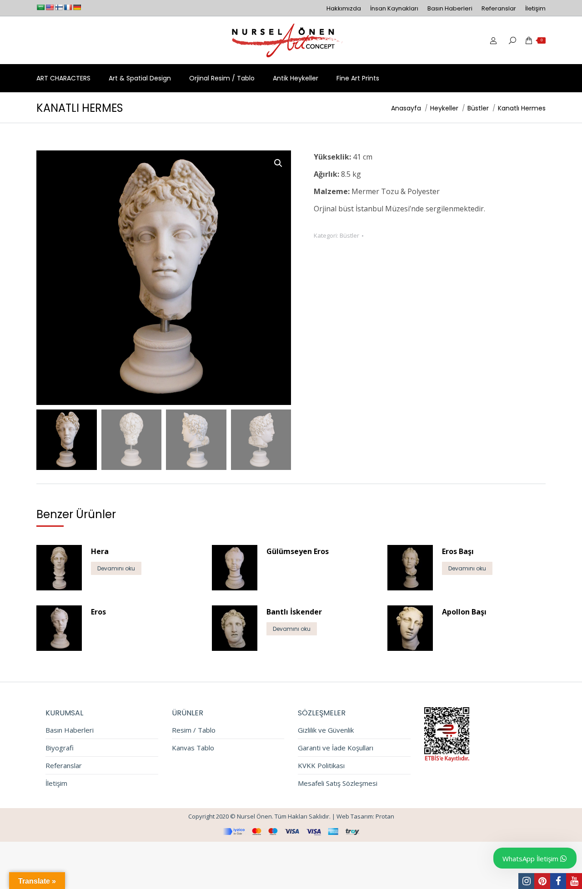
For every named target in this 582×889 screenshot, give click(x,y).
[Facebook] (558, 881)
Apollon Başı (464, 612)
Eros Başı (458, 551)
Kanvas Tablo (193, 748)
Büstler (349, 235)
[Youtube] (574, 881)
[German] (77, 7)
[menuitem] (343, 8)
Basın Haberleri (69, 730)
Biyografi (59, 748)
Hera (100, 551)
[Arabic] (40, 7)
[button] (278, 163)
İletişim (56, 783)
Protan (385, 816)
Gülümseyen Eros (297, 551)
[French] (68, 7)
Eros (98, 612)
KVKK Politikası (321, 765)
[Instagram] (526, 881)
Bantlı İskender (294, 612)
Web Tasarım (354, 816)
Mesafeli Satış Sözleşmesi (337, 783)
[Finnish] (59, 7)
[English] (49, 7)
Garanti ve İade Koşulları (335, 748)
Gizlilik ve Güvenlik (326, 730)
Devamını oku (116, 568)
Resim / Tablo (194, 730)
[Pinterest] (542, 881)
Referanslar (63, 765)
